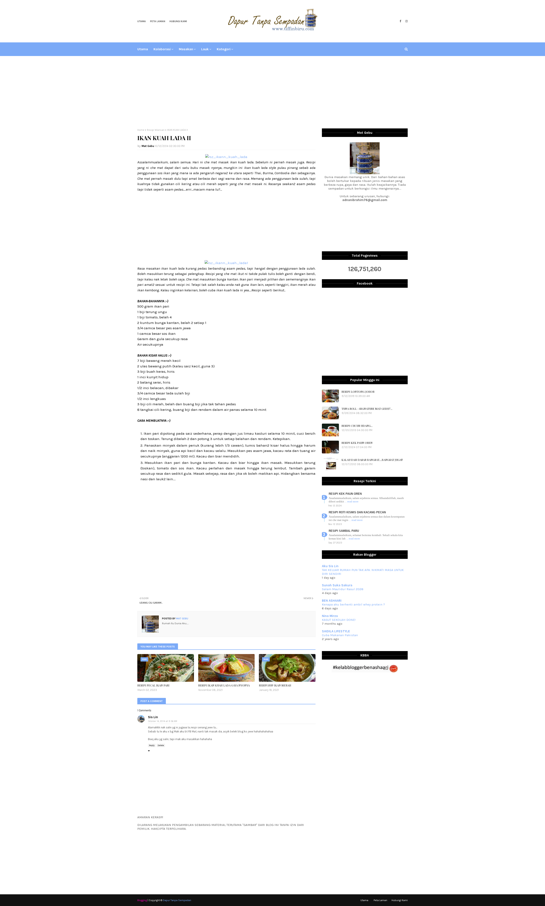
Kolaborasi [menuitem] (162, 49)
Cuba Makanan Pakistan (340, 635)
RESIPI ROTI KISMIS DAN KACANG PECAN (357, 512)
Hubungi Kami (178, 21)
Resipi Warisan (156, 129)
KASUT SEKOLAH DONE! (339, 620)
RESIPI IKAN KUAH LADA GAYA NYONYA (224, 685)
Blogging (142, 900)
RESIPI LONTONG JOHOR (357, 391)
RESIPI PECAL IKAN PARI (153, 685)
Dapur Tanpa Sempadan (177, 900)
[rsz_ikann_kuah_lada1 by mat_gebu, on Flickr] (226, 263)
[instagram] (406, 21)
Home (140, 129)
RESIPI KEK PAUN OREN (357, 442)
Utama (141, 21)
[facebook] (400, 21)
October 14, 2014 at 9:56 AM (162, 721)
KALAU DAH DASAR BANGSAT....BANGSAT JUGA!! (372, 460)
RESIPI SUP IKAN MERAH (275, 685)
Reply (152, 745)
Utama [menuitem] (142, 49)
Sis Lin (153, 717)
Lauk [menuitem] (205, 49)
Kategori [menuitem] (224, 49)
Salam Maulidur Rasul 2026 (342, 589)
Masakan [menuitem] (186, 49)
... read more (352, 501)
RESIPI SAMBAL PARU (344, 530)
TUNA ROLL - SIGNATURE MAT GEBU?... (366, 408)
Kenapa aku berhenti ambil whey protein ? (353, 604)
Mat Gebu (148, 146)
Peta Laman (157, 21)
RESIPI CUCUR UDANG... (357, 425)
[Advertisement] (272, 92)
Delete (161, 745)
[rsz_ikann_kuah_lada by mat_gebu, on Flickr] (226, 157)
